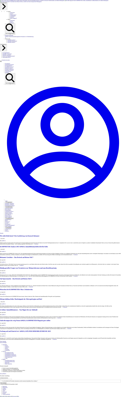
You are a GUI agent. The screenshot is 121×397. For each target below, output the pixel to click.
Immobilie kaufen (11, 40)
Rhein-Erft (7, 362)
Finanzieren (7, 350)
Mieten (6, 348)
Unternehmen (7, 71)
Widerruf (4, 389)
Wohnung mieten (8, 213)
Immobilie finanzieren (12, 41)
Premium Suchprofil (9, 69)
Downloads (7, 224)
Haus (11, 13)
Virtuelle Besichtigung (9, 225)
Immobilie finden (4, 2)
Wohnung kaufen (8, 208)
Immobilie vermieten (9, 204)
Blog (6, 220)
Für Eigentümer (3, 44)
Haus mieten (7, 214)
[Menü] (1, 61)
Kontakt (6, 72)
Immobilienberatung (9, 64)
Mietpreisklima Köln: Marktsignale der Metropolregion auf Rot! (21, 299)
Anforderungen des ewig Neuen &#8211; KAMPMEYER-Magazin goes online (25, 320)
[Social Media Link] (1, 396)
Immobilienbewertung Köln (10, 354)
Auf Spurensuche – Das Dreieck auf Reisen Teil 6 (16, 279)
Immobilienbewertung (9, 205)
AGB (4, 390)
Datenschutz (5, 387)
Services (4, 351)
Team (6, 230)
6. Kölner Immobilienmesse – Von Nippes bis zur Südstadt (18, 310)
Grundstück (12, 16)
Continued (36, 244)
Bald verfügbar (13, 18)
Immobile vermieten (6, 55)
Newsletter (7, 221)
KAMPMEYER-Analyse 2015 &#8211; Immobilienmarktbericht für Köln (24, 246)
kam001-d (3, 240)
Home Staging (8, 226)
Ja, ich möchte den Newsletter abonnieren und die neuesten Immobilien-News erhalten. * (20, 381)
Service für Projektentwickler (8, 56)
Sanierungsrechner (6, 57)
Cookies (4, 388)
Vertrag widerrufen (6, 394)
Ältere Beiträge (3, 341)
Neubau (11, 17)
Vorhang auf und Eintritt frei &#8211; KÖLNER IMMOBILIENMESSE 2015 (25, 331)
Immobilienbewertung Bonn (10, 356)
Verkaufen (7, 346)
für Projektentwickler (9, 352)
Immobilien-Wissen (9, 70)
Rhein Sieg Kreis (8, 363)
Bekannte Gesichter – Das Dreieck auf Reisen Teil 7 (16, 257)
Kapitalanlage (13, 14)
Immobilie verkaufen (7, 53)
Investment (7, 63)
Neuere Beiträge (3, 342)
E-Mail (4, 377)
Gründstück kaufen (9, 211)
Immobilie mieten (11, 42)
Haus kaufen (7, 209)
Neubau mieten (8, 216)
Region (4, 359)
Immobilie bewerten (9, 66)
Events (6, 223)
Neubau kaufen (8, 212)
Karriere (6, 231)
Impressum (5, 386)
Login (6, 358)
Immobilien (5, 344)
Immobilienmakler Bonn (10, 361)
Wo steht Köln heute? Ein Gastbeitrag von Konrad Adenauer (19, 236)
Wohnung (12, 12)
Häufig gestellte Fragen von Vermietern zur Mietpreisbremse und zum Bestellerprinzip (28, 268)
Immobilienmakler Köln (10, 360)
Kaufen (6, 345)
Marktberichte (8, 219)
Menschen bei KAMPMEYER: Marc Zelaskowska (16, 289)
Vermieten (7, 349)
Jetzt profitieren (3, 373)
